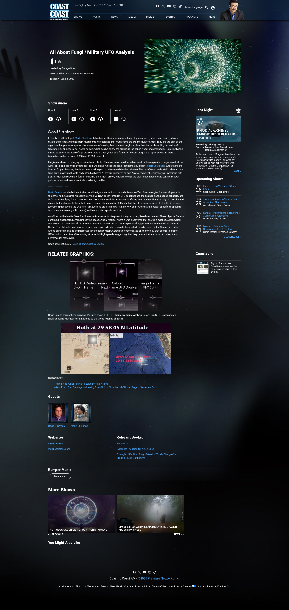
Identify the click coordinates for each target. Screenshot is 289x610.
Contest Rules (205, 586)
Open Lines (223, 191)
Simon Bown (223, 205)
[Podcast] (238, 110)
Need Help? (116, 586)
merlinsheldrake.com (59, 449)
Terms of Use (159, 586)
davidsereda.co (56, 443)
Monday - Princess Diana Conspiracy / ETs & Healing (217, 228)
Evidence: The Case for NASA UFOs (135, 449)
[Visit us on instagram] (174, 6)
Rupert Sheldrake (155, 165)
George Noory (69, 68)
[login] (213, 7)
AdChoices (220, 586)
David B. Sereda (67, 73)
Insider (150, 16)
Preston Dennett (228, 232)
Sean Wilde (209, 191)
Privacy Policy (142, 586)
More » (237, 171)
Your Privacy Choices (180, 586)
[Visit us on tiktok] (180, 6)
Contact (128, 586)
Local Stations (65, 586)
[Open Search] (206, 7)
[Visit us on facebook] (157, 6)
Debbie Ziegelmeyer (216, 149)
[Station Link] (59, 12)
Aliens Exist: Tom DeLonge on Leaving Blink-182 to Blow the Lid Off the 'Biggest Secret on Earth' (105, 387)
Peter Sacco (210, 218)
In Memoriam (91, 586)
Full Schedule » (232, 237)
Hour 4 (117, 110)
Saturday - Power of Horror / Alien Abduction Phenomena (221, 201)
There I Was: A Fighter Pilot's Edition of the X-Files (81, 383)
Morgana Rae (212, 147)
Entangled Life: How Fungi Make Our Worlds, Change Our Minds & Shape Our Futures (146, 456)
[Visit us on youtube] (169, 6)
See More (58, 476)
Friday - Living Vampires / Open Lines (219, 187)
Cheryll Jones (227, 147)
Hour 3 (93, 110)
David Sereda (55, 192)
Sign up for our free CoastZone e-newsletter (224, 265)
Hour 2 (74, 110)
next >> (179, 534)
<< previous (55, 534)
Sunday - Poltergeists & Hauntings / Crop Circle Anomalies (221, 214)
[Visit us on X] (163, 6)
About (79, 586)
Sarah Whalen (210, 232)
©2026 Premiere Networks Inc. (158, 578)
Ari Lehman (209, 205)
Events (170, 16)
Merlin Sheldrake (85, 73)
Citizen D (223, 218)
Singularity (122, 443)
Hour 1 (51, 110)
